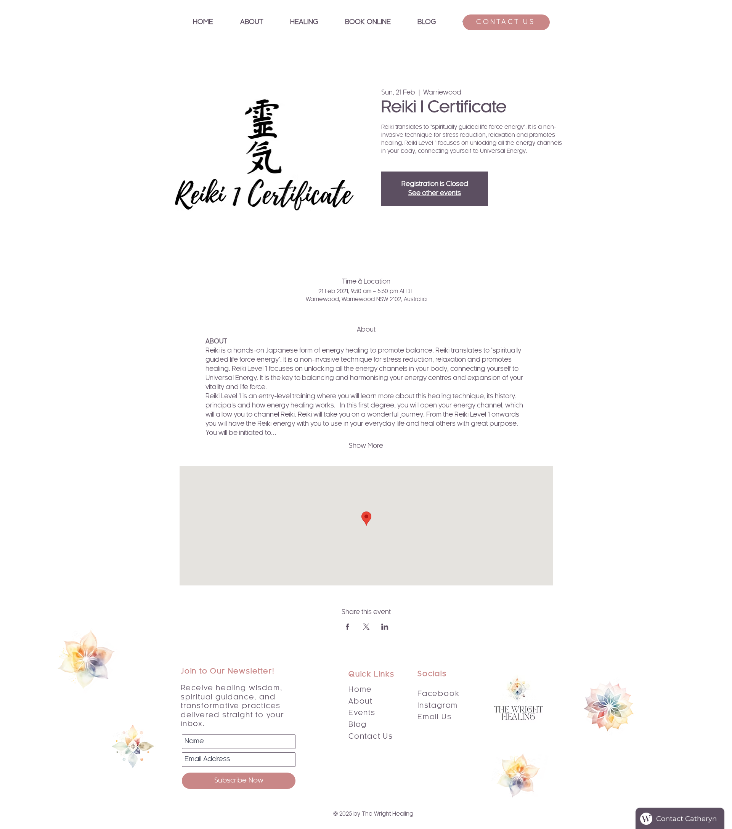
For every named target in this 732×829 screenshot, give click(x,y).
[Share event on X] (366, 627)
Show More (366, 446)
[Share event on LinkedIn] (384, 627)
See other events (434, 193)
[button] (303, 22)
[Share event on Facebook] (347, 627)
